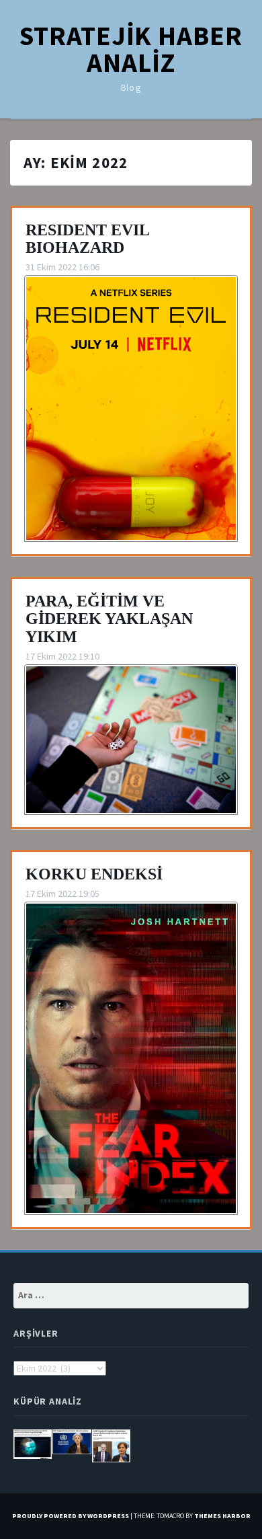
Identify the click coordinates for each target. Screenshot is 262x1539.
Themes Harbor (222, 1515)
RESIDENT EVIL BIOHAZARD (87, 238)
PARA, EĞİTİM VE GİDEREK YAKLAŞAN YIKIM (109, 618)
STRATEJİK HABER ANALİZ (130, 49)
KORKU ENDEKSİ (94, 874)
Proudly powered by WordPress (70, 1515)
